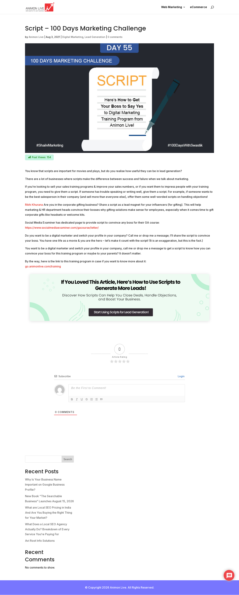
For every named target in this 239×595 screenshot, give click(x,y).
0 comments (115, 36)
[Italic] (76, 399)
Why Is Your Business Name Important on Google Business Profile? (45, 484)
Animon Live (36, 36)
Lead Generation (95, 36)
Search (68, 459)
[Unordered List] (96, 399)
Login (181, 376)
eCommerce (198, 7)
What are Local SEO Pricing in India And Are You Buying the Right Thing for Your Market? (48, 512)
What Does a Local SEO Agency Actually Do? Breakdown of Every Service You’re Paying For (47, 529)
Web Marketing (171, 7)
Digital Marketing (72, 36)
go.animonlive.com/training (43, 266)
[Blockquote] (101, 399)
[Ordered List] (91, 399)
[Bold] (71, 399)
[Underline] (81, 399)
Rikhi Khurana (34, 204)
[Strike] (86, 399)
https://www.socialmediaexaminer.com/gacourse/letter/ (62, 227)
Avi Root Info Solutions (40, 540)
